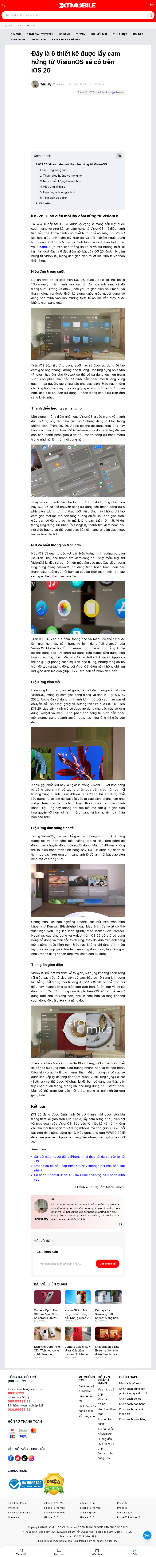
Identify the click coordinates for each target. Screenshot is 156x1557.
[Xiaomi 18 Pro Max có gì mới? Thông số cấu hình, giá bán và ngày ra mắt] (78, 1297)
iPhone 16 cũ (87, 1517)
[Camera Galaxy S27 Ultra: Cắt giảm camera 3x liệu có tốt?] (78, 1334)
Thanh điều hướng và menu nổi (60, 175)
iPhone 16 (13, 1507)
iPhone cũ (13, 1517)
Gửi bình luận (107, 1263)
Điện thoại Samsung (19, 1512)
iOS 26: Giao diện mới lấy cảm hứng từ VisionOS (71, 164)
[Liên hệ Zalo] (147, 1535)
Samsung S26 (88, 1512)
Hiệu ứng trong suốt (53, 170)
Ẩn (119, 155)
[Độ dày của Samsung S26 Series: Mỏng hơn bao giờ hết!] (108, 1297)
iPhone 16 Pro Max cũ (128, 1517)
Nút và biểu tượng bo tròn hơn (60, 181)
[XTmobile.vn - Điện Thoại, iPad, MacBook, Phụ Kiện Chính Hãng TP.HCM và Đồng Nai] (77, 5)
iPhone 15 (122, 1507)
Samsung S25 (124, 1512)
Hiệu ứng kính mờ (52, 186)
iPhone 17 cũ (51, 1517)
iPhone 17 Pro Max (54, 1503)
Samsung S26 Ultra (54, 1512)
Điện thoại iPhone (17, 1503)
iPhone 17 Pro (88, 1503)
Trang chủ (7, 25)
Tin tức (19, 25)
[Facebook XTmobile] (11, 1458)
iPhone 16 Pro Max (54, 1507)
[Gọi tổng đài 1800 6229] (4, 5)
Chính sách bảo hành (132, 1404)
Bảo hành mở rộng (130, 1383)
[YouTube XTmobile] (18, 1458)
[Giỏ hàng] (152, 5)
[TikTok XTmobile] (24, 1458)
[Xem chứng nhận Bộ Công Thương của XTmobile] (25, 1483)
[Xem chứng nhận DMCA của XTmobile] (54, 1483)
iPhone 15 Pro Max (90, 1507)
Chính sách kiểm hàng (132, 1419)
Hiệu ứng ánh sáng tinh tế (57, 192)
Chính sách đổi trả (130, 1398)
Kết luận (43, 203)
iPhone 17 (122, 1503)
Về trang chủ (87, 1416)
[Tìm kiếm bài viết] (150, 15)
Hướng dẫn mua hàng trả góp (106, 1443)
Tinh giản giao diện (53, 197)
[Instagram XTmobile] (31, 1458)
